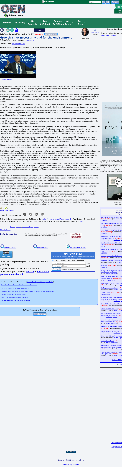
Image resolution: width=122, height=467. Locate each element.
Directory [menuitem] (20, 22)
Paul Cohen (116, 293)
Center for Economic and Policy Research (56, 219)
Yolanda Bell (110, 244)
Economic (18, 227)
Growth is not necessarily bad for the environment (36, 37)
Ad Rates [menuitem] (68, 23)
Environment (26, 227)
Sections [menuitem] (7, 22)
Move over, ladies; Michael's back (110, 331)
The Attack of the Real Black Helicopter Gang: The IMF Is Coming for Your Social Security (27, 291)
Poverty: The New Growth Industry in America (14, 297)
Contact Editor (42, 248)
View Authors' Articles (78, 248)
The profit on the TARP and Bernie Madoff (13, 294)
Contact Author (10, 248)
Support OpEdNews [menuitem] (57, 23)
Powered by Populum (71, 464)
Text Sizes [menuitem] (80, 23)
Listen (39, 30)
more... (81, 221)
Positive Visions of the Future (109, 309)
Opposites (104, 265)
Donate (30, 271)
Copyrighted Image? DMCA (6, 79)
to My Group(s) (5, 230)
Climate (12, 227)
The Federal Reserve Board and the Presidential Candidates (19, 285)
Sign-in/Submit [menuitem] (44, 23)
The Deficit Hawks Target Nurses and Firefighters (15, 288)
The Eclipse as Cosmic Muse (109, 288)
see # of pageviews (111, 273)
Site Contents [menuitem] (32, 23)
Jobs (31, 227)
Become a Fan (95, 32)
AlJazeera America (18, 44)
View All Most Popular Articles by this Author (40, 282)
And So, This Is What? (107, 341)
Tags (36, 227)
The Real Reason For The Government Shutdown (15, 300)
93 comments (29, 40)
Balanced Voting (106, 293)
